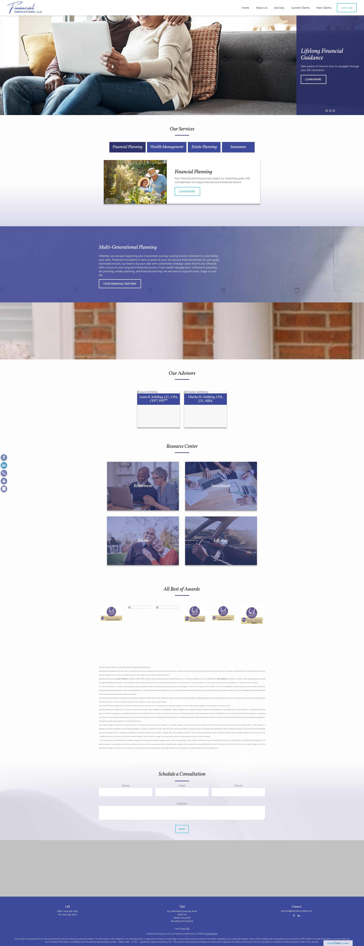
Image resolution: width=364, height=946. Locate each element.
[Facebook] (4, 457)
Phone (238, 785)
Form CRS (185, 928)
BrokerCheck (211, 934)
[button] (245, 8)
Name (125, 785)
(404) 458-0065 (70, 911)
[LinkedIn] (4, 465)
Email (182, 785)
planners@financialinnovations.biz (296, 911)
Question (182, 803)
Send (182, 829)
